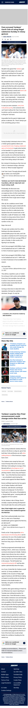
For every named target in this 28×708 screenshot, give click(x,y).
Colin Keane (6, 423)
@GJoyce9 (7, 523)
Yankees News (4, 394)
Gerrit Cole (23, 90)
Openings (16, 669)
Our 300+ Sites (18, 672)
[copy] (11, 39)
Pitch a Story (5, 677)
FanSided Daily (18, 674)
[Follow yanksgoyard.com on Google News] (24, 334)
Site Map (16, 687)
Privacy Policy (18, 677)
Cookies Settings (6, 690)
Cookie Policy (18, 680)
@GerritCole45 (21, 171)
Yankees (19, 69)
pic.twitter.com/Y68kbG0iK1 (9, 525)
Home (2, 401)
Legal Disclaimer (6, 683)
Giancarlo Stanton (17, 391)
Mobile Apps (5, 674)
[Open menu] (2, 2)
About (3, 669)
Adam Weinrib (7, 36)
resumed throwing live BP (9, 563)
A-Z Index (4, 687)
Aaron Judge (10, 391)
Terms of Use (5, 680)
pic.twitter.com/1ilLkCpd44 (11, 173)
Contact (3, 672)
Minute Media (8, 694)
